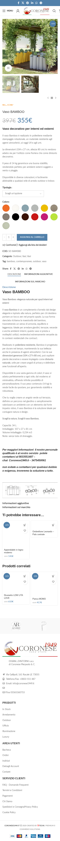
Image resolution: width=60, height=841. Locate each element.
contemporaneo (24, 261)
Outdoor (17, 256)
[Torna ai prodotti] (52, 98)
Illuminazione (8, 731)
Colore (5, 202)
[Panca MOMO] (44, 584)
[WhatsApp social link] (36, 2)
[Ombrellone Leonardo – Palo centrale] (44, 525)
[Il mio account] (18, 11)
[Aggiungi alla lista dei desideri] (25, 531)
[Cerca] (54, 11)
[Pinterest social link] (27, 2)
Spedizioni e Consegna (13, 807)
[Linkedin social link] (32, 2)
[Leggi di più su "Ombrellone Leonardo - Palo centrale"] (53, 525)
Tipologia (6, 188)
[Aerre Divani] (16, 626)
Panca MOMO (39, 599)
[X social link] (22, 2)
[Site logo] (36, 11)
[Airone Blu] (44, 626)
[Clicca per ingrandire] (8, 68)
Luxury (5, 737)
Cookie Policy (9, 812)
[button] (25, 525)
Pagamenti (7, 796)
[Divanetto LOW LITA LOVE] (15, 582)
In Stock (6, 709)
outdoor (37, 261)
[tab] (14, 274)
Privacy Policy (31, 807)
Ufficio (5, 726)
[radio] (6, 208)
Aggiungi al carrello (32, 237)
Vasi (24, 256)
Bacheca (6, 750)
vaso (44, 261)
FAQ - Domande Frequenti (15, 785)
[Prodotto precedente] (48, 98)
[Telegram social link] (41, 2)
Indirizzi (6, 761)
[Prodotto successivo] (56, 98)
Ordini (5, 755)
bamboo (11, 261)
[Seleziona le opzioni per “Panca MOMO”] (53, 576)
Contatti (6, 772)
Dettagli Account (10, 766)
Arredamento (8, 715)
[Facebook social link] (18, 2)
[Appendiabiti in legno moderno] (15, 534)
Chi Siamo (7, 801)
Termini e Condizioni (12, 790)
